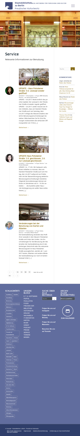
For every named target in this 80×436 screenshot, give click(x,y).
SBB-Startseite (44, 96)
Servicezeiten (9, 391)
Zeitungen (8, 413)
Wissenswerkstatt (10, 403)
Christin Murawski (23, 165)
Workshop (8, 407)
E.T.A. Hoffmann (10, 326)
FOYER (26, 303)
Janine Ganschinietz (32, 97)
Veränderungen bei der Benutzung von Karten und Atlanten (31, 226)
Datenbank (9, 316)
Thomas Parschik (64, 115)
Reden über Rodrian (65, 83)
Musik (15, 356)
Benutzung (9, 301)
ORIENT (26, 325)
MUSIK (26, 323)
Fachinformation (10, 329)
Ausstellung (9, 297)
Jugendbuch (14, 341)
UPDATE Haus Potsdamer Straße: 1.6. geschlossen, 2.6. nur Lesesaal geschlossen (32, 158)
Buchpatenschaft (10, 310)
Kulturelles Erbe (10, 347)
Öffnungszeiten (10, 416)
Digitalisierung (9, 323)
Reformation (9, 378)
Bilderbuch (8, 307)
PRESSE (26, 330)
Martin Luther (9, 353)
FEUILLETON (28, 301)
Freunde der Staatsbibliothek (10, 333)
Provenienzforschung (11, 366)
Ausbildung (9, 294)
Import (7, 341)
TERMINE (27, 335)
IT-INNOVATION (29, 318)
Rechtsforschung (10, 372)
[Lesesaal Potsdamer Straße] (34, 144)
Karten (41, 231)
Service (21, 97)
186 (10, 275)
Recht (15, 369)
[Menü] (72, 6)
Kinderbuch (9, 344)
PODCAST (27, 327)
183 (21, 272)
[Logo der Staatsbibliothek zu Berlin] (22, 6)
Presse (15, 360)
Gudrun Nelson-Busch (32, 232)
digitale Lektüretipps (11, 319)
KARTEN (26, 320)
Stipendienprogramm (11, 397)
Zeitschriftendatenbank (12, 410)
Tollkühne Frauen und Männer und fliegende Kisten (65, 119)
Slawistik (8, 394)
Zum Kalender (67, 318)
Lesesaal (8, 350)
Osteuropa (9, 360)
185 (29, 272)
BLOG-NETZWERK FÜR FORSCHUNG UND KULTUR (49, 3)
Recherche (9, 369)
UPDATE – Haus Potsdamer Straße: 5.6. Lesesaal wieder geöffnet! (31, 91)
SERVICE (27, 332)
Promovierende (10, 363)
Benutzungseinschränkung (12, 304)
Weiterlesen (23, 127)
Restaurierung (9, 381)
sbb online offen (10, 385)
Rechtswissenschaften (12, 375)
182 (17, 272)
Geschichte (9, 338)
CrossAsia (8, 313)
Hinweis (16, 338)
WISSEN (26, 337)
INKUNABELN (28, 315)
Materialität (9, 356)
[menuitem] (48, 3)
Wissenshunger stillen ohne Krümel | (66, 107)
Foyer (37, 96)
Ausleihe (16, 294)
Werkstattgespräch (11, 400)
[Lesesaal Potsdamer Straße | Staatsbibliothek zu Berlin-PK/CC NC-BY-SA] (34, 76)
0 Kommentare (29, 96)
